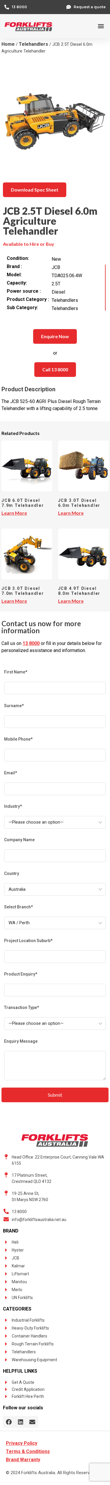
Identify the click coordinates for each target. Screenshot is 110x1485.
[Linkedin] (20, 1422)
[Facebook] (9, 1422)
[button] (101, 26)
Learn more (14, 513)
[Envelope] (32, 1422)
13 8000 (31, 643)
